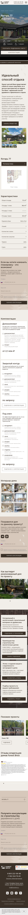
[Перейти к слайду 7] (11, 783)
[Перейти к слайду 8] (12, 783)
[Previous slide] (5, 136)
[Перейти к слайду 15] (21, 783)
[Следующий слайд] (27, 589)
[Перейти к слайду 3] (6, 783)
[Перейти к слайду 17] (24, 783)
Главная (2, 10)
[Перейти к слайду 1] (3, 783)
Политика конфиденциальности (14, 899)
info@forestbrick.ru (14, 887)
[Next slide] (23, 136)
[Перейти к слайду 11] (16, 783)
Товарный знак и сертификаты (7, 901)
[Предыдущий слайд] (1, 589)
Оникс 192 (5, 738)
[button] (18, 3)
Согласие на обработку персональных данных (13, 903)
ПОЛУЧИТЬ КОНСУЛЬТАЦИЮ (14, 302)
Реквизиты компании (20, 901)
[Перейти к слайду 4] (7, 783)
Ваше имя (3, 287)
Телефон (3, 279)
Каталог (6, 10)
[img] (5, 2)
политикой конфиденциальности (20, 297)
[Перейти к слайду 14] (20, 783)
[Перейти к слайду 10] (15, 783)
